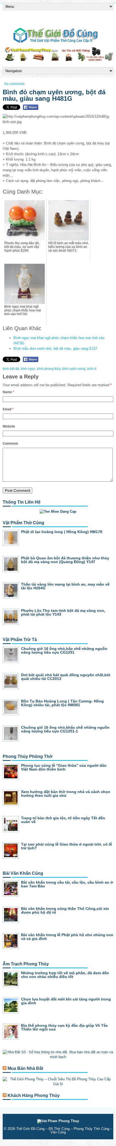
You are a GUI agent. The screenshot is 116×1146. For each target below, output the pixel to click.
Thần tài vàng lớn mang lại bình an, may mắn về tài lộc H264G (65, 586)
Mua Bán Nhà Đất (25, 1068)
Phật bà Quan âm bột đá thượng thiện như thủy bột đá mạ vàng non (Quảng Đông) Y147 (65, 560)
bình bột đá (11, 369)
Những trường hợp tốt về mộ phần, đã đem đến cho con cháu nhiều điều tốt (65, 975)
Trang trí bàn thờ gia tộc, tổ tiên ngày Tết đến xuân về (63, 820)
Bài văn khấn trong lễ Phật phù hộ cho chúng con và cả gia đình (67, 937)
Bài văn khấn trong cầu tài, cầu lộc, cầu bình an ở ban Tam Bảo (67, 884)
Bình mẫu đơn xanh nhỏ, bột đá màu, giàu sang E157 (55, 349)
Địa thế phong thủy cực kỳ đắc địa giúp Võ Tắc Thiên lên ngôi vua (64, 1027)
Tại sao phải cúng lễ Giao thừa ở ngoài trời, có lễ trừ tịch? (66, 846)
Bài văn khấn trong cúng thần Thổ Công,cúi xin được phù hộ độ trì (65, 910)
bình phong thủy (48, 369)
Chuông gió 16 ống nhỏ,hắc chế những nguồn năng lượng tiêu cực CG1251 (64, 650)
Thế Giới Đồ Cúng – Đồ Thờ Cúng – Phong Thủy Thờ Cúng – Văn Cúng (64, 1130)
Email (8, 409)
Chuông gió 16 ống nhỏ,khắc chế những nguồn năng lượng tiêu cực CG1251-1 (65, 729)
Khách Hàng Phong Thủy (34, 1095)
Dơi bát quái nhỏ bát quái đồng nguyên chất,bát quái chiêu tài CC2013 (65, 677)
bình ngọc (28, 369)
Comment (10, 443)
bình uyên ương (74, 369)
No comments (14, 84)
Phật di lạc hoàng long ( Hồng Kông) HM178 (61, 532)
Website (9, 426)
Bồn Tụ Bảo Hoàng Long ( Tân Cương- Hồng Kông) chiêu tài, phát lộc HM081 (62, 703)
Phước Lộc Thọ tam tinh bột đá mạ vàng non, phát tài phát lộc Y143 (63, 612)
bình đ (91, 369)
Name (8, 392)
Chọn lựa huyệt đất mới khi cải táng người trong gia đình (66, 1001)
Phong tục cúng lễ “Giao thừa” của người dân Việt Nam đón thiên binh (64, 767)
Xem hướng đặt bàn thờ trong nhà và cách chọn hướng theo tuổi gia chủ (65, 794)
